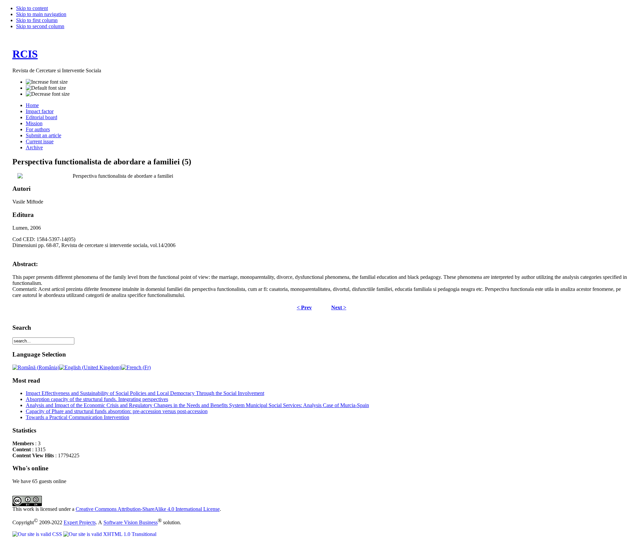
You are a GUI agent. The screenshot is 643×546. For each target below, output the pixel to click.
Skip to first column (37, 20)
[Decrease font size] (48, 94)
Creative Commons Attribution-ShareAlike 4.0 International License (148, 509)
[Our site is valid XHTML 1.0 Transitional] (109, 534)
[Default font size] (46, 88)
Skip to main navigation (41, 14)
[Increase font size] (47, 82)
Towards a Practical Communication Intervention (77, 417)
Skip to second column (40, 26)
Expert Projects (80, 523)
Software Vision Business (130, 523)
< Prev (304, 307)
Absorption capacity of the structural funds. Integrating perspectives (97, 399)
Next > (338, 307)
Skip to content (32, 8)
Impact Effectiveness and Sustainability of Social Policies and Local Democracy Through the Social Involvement (145, 393)
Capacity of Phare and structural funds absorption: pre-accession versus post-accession (117, 411)
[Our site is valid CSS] (37, 534)
